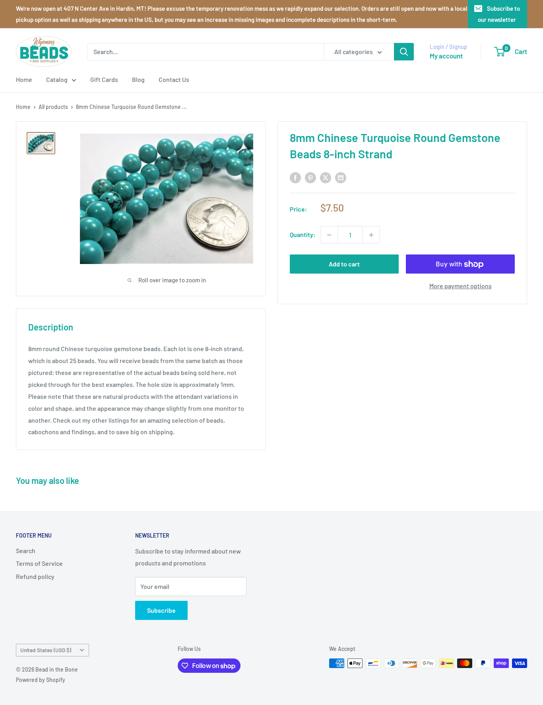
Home (24, 79)
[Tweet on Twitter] (325, 177)
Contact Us (174, 79)
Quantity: (303, 235)
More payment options (460, 286)
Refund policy (35, 576)
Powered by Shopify (40, 679)
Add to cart (344, 264)
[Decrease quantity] (329, 235)
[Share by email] (340, 177)
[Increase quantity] (371, 235)
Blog (138, 79)
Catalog (57, 79)
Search (25, 550)
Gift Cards (104, 79)
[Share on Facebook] (295, 177)
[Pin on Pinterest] (310, 177)
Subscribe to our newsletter (499, 14)
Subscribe (161, 610)
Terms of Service (39, 563)
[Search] (404, 51)
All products (53, 106)
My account (446, 56)
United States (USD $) (45, 650)
